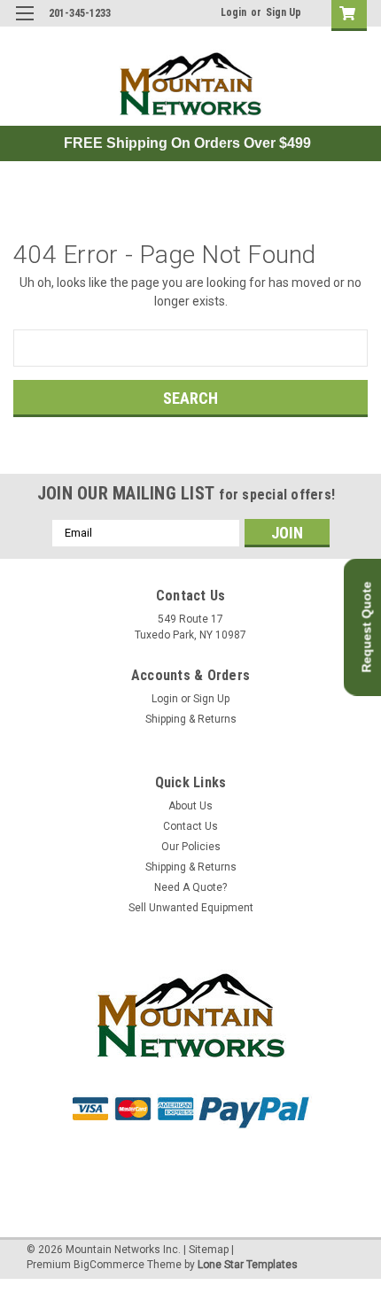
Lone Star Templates (248, 1264)
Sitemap (209, 1249)
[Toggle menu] (24, 24)
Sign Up (283, 12)
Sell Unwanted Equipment (190, 908)
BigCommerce (109, 1264)
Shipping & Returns (191, 719)
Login (233, 12)
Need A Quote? (190, 887)
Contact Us (190, 826)
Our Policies (191, 846)
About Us (190, 806)
